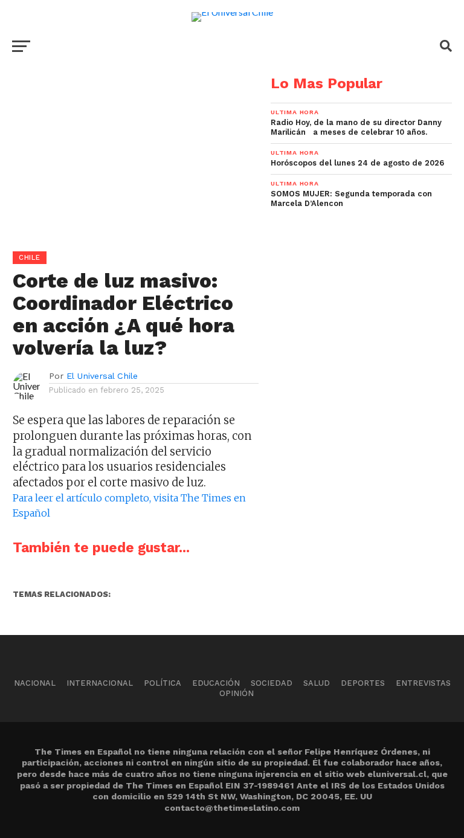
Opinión (236, 693)
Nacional (35, 683)
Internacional (99, 683)
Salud (316, 683)
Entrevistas (423, 683)
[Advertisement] (129, 160)
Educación (216, 683)
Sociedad (271, 683)
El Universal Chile (102, 376)
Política (162, 683)
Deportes (363, 683)
